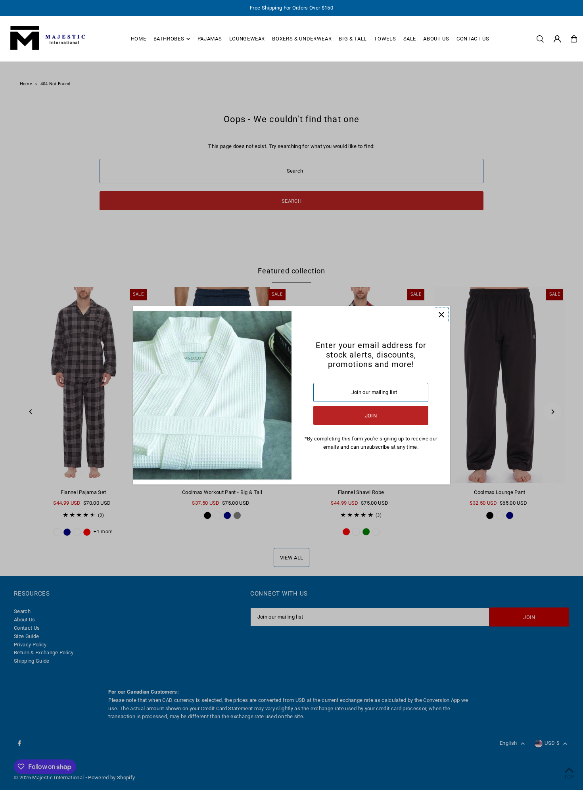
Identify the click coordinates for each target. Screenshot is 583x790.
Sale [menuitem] (409, 39)
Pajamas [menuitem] (210, 39)
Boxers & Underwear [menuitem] (302, 39)
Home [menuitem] (138, 39)
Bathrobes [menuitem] (168, 39)
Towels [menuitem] (385, 39)
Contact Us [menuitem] (472, 39)
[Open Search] (540, 38)
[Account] (557, 38)
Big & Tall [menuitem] (353, 39)
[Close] (441, 315)
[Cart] (574, 38)
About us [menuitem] (436, 39)
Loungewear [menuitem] (247, 39)
